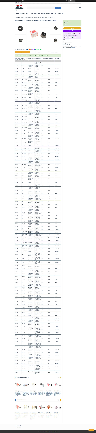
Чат (92, 430)
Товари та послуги (19, 17)
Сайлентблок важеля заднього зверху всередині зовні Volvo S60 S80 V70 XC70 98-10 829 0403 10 (49, 393)
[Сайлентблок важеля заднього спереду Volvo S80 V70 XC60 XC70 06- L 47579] (49, 407)
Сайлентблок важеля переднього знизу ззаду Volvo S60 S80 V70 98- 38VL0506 (26, 414)
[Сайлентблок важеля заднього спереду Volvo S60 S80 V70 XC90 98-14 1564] (57, 407)
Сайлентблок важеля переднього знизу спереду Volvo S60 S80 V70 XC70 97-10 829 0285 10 (57, 393)
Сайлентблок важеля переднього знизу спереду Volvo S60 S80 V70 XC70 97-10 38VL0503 (34, 415)
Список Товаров (24, 13)
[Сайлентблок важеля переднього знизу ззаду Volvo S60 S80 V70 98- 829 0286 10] (41, 407)
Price (25, 17)
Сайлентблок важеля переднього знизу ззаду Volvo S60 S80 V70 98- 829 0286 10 (41, 414)
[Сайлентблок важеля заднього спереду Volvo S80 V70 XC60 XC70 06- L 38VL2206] (41, 385)
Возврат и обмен (45, 13)
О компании (60, 13)
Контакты (53, 13)
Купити (72, 28)
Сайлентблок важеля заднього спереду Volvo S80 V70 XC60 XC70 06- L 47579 (49, 414)
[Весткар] (21, 7)
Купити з (70, 30)
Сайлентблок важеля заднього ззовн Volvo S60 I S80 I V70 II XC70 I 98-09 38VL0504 (33, 392)
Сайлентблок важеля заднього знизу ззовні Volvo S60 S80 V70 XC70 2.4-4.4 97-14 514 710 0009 (26, 393)
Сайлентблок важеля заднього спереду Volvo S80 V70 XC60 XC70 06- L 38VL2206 (41, 392)
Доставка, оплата (35, 13)
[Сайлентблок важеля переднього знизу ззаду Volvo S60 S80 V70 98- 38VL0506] (26, 407)
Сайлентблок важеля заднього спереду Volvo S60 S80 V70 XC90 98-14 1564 (57, 414)
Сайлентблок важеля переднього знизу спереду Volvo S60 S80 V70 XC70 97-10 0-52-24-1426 (18, 393)
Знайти (58, 7)
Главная (17, 13)
